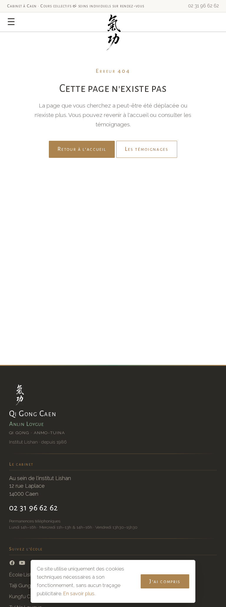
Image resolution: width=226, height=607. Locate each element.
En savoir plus (78, 593)
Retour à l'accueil (81, 149)
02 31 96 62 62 (203, 6)
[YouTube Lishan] (22, 563)
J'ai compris (165, 581)
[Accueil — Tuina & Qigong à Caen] (113, 24)
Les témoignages (147, 149)
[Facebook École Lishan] (12, 563)
